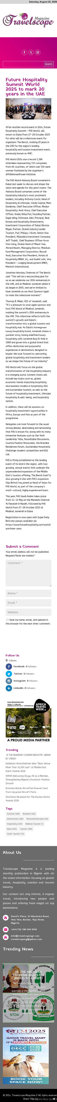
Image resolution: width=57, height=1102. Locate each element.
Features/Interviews (37, 819)
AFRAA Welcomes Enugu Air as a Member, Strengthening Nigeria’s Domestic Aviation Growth (28, 780)
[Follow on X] (31, 52)
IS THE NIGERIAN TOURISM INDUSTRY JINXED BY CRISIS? (28, 975)
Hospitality (14, 824)
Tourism (26, 829)
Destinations (15, 819)
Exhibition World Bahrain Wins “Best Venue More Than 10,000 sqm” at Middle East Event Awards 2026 (28, 767)
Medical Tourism (34, 824)
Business (29, 814)
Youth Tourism (15, 834)
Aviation (13, 814)
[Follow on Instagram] (37, 52)
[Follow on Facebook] (24, 52)
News (12, 829)
